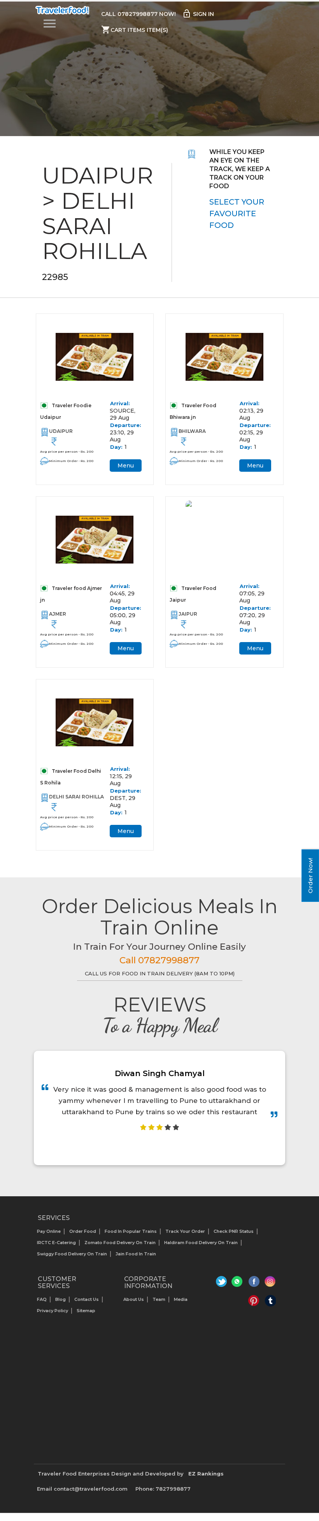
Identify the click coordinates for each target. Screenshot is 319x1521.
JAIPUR (188, 614)
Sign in (198, 13)
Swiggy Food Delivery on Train (72, 1254)
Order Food (82, 1231)
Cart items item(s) (134, 29)
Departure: (125, 425)
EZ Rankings (206, 1473)
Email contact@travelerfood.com (82, 1489)
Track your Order (185, 1231)
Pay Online (49, 1231)
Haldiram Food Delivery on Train (201, 1242)
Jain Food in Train (136, 1254)
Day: (116, 447)
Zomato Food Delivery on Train (120, 1242)
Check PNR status (234, 1231)
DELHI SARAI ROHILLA (76, 797)
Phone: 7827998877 (163, 1489)
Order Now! (310, 875)
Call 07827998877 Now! (138, 14)
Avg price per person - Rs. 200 (66, 451)
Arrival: (120, 403)
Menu (125, 465)
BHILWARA (192, 431)
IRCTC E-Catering (56, 1242)
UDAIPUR (61, 431)
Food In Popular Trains (131, 1231)
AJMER (57, 614)
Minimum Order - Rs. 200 (71, 461)
